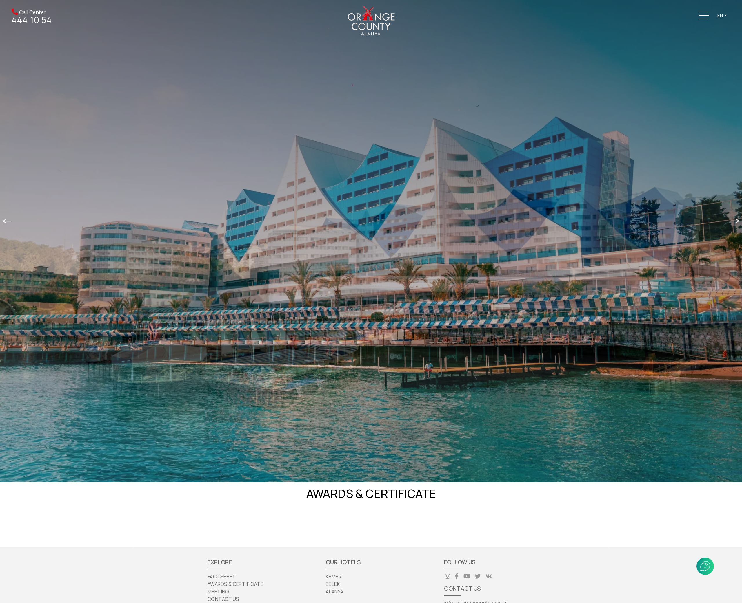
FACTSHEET (222, 576)
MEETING (218, 591)
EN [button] (720, 15)
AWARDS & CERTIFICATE (235, 584)
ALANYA (334, 591)
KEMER (333, 576)
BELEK (333, 584)
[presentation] (7, 220)
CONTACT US (223, 599)
